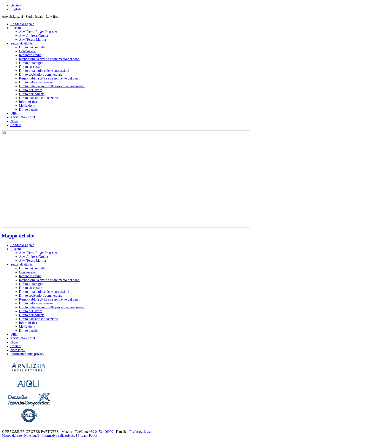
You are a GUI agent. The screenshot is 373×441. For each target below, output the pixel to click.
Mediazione (27, 105)
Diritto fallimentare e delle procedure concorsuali (52, 86)
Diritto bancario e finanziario (38, 98)
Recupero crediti (30, 55)
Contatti (15, 125)
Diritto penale (28, 109)
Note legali (31, 435)
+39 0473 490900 (101, 431)
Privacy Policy (88, 435)
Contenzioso (27, 51)
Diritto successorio (31, 66)
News (14, 121)
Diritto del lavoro (30, 90)
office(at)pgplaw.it (139, 431)
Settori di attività (21, 43)
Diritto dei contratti (32, 47)
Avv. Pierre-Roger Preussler (38, 31)
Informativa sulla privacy (58, 435)
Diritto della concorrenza (36, 82)
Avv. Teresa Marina (32, 39)
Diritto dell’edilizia (31, 94)
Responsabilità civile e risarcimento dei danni (49, 59)
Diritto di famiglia (31, 63)
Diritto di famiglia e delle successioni (44, 70)
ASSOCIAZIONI (22, 117)
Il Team (15, 28)
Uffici (14, 113)
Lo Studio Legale (22, 24)
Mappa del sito (18, 236)
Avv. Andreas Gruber (33, 35)
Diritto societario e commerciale (40, 74)
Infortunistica (28, 101)
